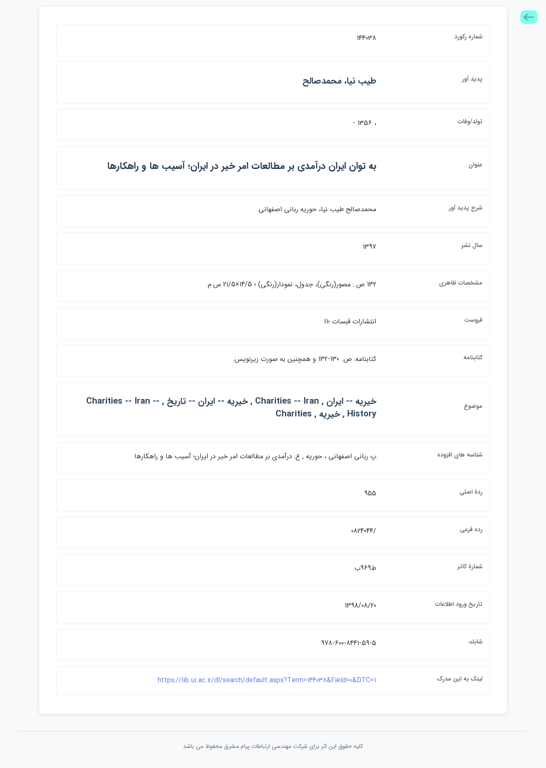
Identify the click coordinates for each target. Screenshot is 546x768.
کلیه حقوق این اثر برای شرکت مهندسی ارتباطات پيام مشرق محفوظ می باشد (273, 746)
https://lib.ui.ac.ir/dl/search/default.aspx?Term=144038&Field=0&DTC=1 (267, 680)
